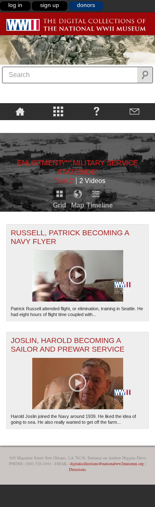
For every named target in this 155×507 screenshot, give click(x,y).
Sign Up (49, 5)
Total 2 (63, 180)
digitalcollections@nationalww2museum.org (107, 463)
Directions (77, 469)
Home (20, 111)
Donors (86, 5)
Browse (58, 111)
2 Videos (92, 180)
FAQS (96, 111)
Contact (135, 111)
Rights (20, 126)
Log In (15, 5)
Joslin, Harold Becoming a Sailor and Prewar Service (67, 344)
